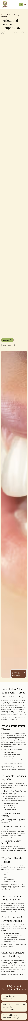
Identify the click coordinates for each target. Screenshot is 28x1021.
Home (3, 15)
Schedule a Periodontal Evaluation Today (12, 974)
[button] (25, 4)
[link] (5, 4)
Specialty (16, 15)
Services (9, 15)
